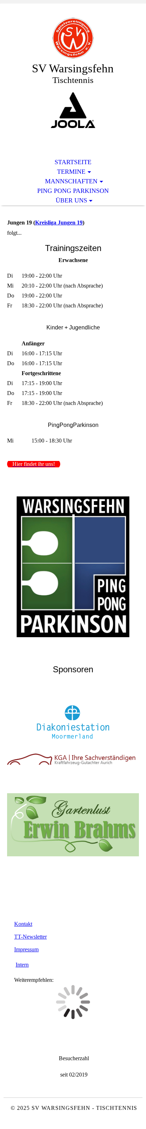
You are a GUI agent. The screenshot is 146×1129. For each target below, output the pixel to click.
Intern (22, 965)
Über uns (71, 200)
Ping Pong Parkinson (73, 190)
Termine (71, 171)
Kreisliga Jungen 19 (59, 222)
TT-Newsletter (30, 937)
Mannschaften (71, 181)
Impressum (26, 949)
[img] (73, 38)
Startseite (73, 162)
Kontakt (23, 924)
